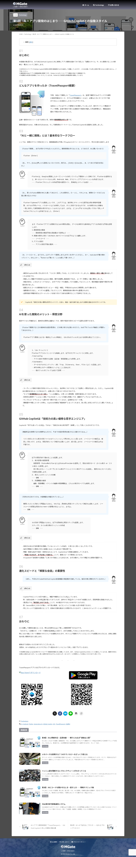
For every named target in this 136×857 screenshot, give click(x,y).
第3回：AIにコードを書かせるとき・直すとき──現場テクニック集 (68, 787)
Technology (99, 5)
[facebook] (60, 713)
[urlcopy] (81, 713)
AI (21, 724)
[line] (71, 713)
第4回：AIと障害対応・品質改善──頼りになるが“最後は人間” (66, 737)
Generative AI (38, 724)
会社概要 (54, 842)
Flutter (31, 724)
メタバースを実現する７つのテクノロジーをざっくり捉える (65, 754)
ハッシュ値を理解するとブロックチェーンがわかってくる (64, 770)
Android (25, 724)
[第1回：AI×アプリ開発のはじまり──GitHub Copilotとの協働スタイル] (65, 713)
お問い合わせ (114, 5)
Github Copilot (47, 724)
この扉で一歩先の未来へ (68, 851)
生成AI (68, 724)
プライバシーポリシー (79, 842)
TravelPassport (75, 95)
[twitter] (55, 713)
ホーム (86, 5)
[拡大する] (42, 684)
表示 (31, 42)
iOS (54, 724)
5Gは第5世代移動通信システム (53, 804)
